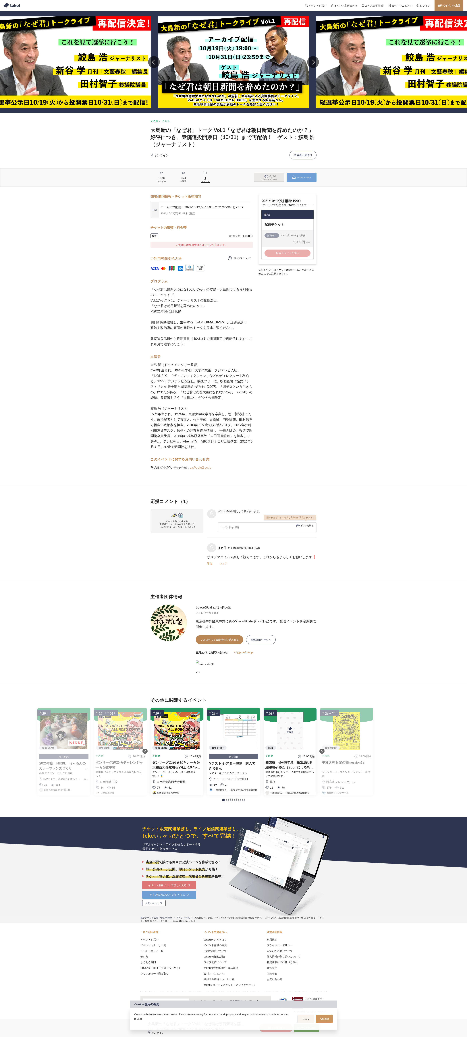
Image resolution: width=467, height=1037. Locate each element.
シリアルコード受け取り (154, 973)
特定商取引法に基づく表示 (282, 962)
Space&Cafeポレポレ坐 (213, 607)
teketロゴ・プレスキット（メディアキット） (230, 984)
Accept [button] (324, 1018)
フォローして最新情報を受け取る (219, 639)
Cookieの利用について (280, 950)
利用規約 (272, 939)
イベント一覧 (183, 917)
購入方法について (242, 258)
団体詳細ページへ (261, 639)
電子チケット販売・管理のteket (156, 917)
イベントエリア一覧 (151, 950)
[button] (223, 800)
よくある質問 (148, 962)
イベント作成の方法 (215, 945)
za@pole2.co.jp (200, 467)
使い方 (144, 956)
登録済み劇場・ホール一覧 (219, 979)
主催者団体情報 (303, 155)
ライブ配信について (215, 962)
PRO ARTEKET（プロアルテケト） (160, 967)
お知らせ (272, 973)
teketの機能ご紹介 (214, 956)
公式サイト (205, 665)
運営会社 (272, 967)
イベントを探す (149, 939)
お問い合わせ (274, 979)
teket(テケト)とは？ (215, 939)
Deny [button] (305, 1018)
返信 (209, 563)
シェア (223, 563)
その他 (154, 121)
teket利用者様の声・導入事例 (221, 967)
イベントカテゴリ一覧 (153, 945)
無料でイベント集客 (448, 5)
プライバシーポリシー (279, 945)
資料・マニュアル (214, 973)
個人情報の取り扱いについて (283, 956)
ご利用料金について (215, 950)
